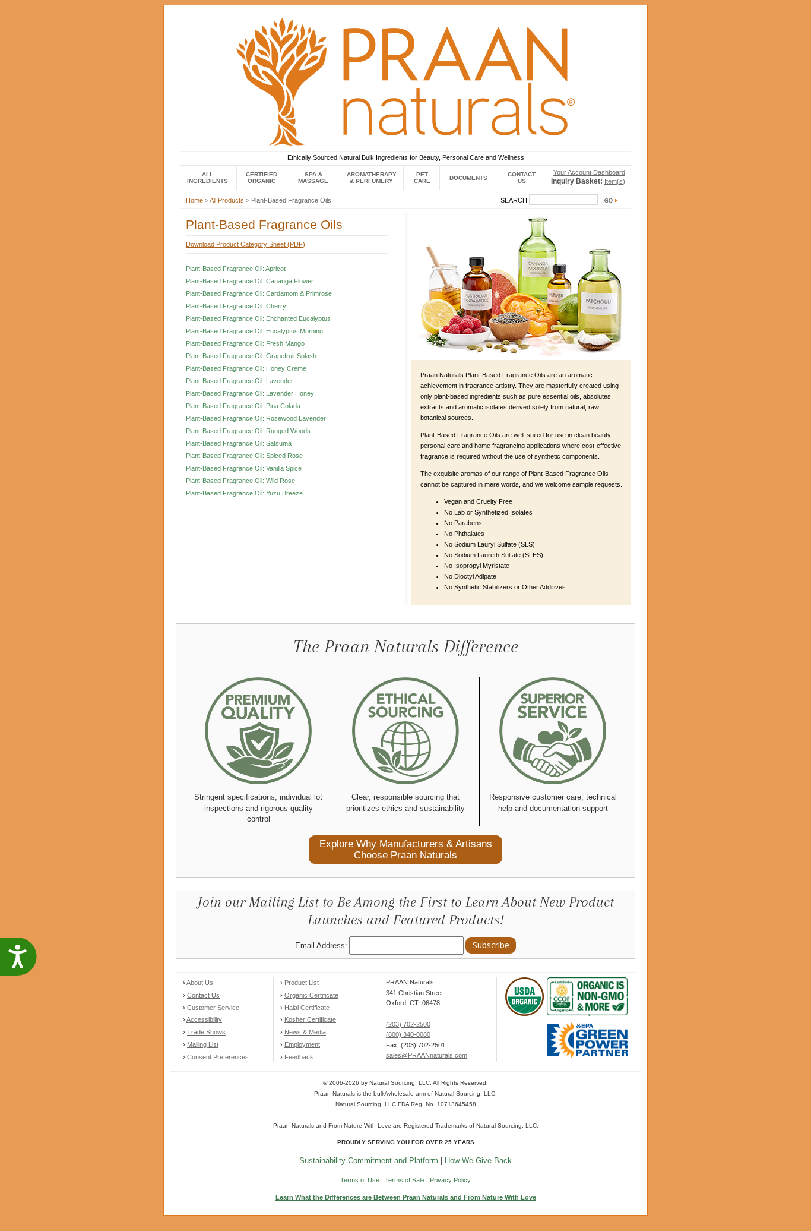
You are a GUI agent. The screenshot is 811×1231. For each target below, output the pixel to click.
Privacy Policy (450, 1179)
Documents (468, 178)
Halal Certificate (307, 1007)
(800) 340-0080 (408, 1034)
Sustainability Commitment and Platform (368, 1160)
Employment (302, 1044)
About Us (199, 982)
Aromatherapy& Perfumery (372, 177)
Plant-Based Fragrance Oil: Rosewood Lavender (256, 418)
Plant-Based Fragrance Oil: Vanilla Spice (244, 468)
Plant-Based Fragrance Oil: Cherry (236, 306)
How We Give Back (478, 1160)
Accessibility (204, 1019)
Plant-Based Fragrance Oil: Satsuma (239, 443)
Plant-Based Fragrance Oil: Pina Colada (243, 405)
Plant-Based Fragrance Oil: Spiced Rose (244, 455)
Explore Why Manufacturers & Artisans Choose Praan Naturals (405, 849)
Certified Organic (261, 177)
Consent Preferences (218, 1056)
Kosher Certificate (310, 1019)
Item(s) (614, 181)
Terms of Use (359, 1179)
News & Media (305, 1032)
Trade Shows (206, 1032)
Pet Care (422, 177)
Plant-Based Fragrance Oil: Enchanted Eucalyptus (258, 318)
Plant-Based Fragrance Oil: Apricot (236, 268)
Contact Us (203, 995)
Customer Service (213, 1007)
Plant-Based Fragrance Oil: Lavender (239, 380)
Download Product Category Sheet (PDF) (245, 244)
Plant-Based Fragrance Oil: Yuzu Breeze (244, 493)
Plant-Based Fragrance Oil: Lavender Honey (250, 393)
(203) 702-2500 (408, 1024)
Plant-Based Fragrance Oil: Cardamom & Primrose (259, 293)
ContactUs (522, 177)
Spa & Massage (313, 177)
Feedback (298, 1056)
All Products (227, 200)
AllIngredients (207, 177)
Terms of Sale (404, 1179)
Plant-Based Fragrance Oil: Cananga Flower (249, 281)
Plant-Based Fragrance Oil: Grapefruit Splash (251, 355)
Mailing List (202, 1044)
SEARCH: (514, 200)
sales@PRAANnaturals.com (426, 1055)
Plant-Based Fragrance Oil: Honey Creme (246, 368)
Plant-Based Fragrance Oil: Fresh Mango (245, 343)
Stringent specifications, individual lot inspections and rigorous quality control (258, 808)
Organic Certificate (311, 995)
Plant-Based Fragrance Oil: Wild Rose (240, 480)
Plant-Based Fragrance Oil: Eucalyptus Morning (254, 330)
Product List (301, 982)
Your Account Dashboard (589, 172)
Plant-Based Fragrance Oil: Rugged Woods (248, 430)
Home (194, 200)
